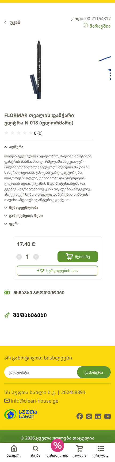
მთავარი (13, 455)
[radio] (6, 133)
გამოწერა (94, 372)
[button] (48, 147)
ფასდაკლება (58, 455)
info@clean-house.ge (34, 400)
